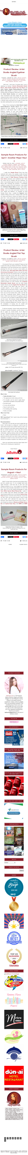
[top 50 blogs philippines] (14, 921)
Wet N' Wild (21, 169)
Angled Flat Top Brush (19, 284)
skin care (13, 168)
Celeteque (21, 164)
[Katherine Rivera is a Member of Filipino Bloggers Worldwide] (14, 1054)
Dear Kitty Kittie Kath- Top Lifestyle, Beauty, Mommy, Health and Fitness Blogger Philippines (14, 1151)
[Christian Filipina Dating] (14, 24)
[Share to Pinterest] (5, 147)
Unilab (2, 190)
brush (7, 261)
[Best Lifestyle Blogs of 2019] (14, 938)
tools (20, 81)
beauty (4, 80)
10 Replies (24, 462)
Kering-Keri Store (10, 167)
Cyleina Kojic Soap (10, 503)
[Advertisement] (14, 45)
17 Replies (24, 540)
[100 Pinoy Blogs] (14, 983)
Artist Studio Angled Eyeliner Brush (14, 79)
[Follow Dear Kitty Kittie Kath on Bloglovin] (14, 722)
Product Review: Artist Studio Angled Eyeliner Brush (14, 72)
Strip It (5, 169)
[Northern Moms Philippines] (14, 1000)
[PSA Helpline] (14, 61)
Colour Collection (7, 477)
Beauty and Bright (12, 476)
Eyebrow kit (16, 80)
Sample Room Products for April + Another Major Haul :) (14, 157)
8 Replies (24, 243)
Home (10, 544)
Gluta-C (21, 477)
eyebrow (9, 80)
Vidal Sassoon (13, 169)
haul (19, 165)
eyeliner (23, 80)
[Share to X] (1, 147)
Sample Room (6, 168)
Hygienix (23, 165)
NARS (25, 167)
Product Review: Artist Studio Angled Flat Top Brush (14, 253)
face (7, 81)
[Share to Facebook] (3, 147)
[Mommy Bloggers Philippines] (14, 1036)
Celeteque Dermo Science (9, 165)
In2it (2, 167)
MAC (17, 167)
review (16, 81)
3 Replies (24, 147)
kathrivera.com (9, 695)
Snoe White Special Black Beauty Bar (11, 491)
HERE (20, 503)
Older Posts (23, 544)
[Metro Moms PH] (14, 1019)
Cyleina (15, 477)
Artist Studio (22, 77)
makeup (11, 81)
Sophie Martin (21, 168)
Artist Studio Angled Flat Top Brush (15, 87)
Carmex (15, 164)
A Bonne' (18, 163)
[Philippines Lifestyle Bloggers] (14, 905)
